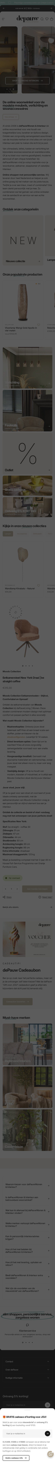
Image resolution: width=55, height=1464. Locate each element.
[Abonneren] (47, 1433)
